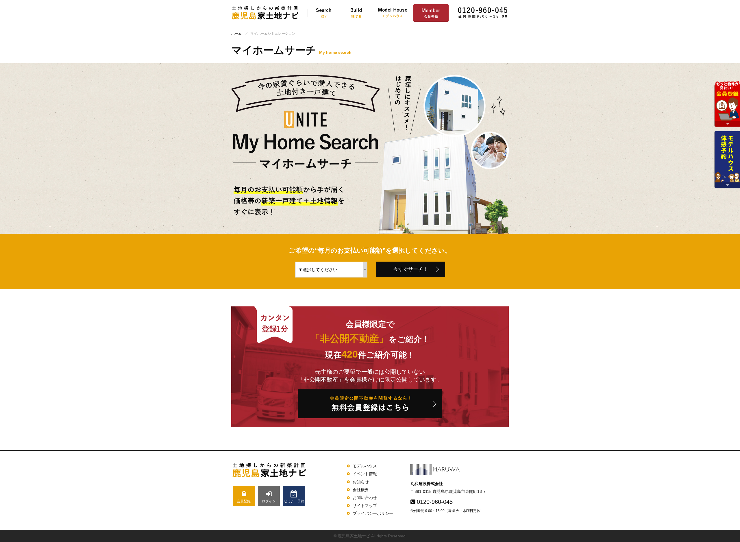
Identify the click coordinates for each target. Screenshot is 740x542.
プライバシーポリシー (373, 513)
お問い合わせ (365, 497)
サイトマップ (365, 505)
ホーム (236, 34)
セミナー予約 (294, 501)
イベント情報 (365, 473)
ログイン (269, 501)
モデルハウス (365, 466)
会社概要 (361, 489)
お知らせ (361, 482)
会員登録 (244, 501)
